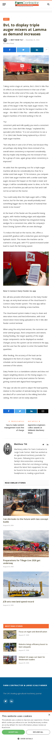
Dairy (6, 19)
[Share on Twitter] (9, 49)
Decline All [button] (38, 732)
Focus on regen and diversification (33, 631)
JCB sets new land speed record (18, 601)
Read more (6, 727)
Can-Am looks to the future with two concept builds (25, 520)
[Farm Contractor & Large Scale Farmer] (27, 4)
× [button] (49, 715)
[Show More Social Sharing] (46, 49)
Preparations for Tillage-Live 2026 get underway (21, 562)
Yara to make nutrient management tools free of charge (14, 427)
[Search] (48, 4)
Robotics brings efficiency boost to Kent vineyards (33, 645)
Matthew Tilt (17, 40)
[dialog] (26, 727)
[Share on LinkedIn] (36, 49)
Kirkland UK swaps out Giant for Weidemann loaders (32, 658)
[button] (26, 738)
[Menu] (4, 4)
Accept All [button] (13, 732)
